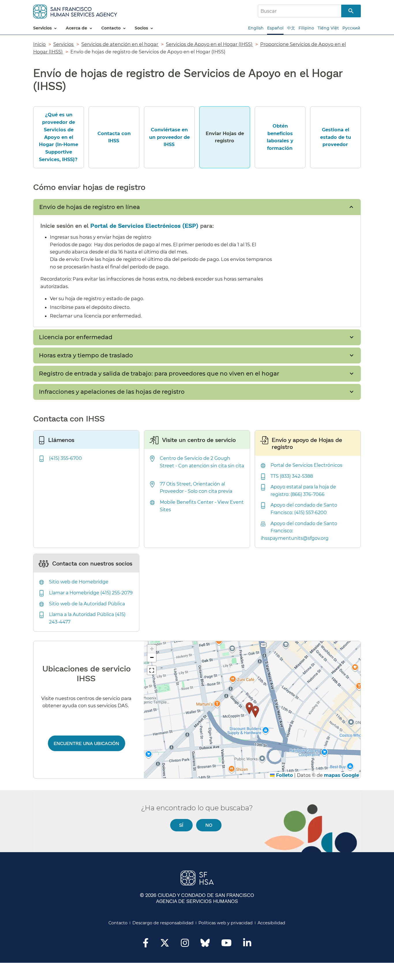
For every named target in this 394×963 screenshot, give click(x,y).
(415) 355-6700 (65, 458)
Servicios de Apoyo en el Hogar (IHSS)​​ (209, 44)
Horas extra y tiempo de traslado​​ (86, 355)
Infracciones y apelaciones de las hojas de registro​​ (112, 391)
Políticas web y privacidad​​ (225, 922)
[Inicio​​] (75, 10)
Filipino (306, 28)
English (256, 28)
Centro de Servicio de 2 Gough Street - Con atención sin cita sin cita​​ (197, 466)
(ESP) (190, 225)
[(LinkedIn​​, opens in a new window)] (247, 944)
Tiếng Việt (328, 28)
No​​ (209, 825)
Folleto (284, 775)
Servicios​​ (63, 44)
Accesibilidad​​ (272, 922)
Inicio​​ (39, 44)
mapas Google (341, 775)
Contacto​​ (118, 922)
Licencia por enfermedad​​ (76, 337)
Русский (351, 28)
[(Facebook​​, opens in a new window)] (146, 944)
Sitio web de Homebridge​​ (79, 582)
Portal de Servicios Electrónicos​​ (307, 465)
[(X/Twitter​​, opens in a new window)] (164, 944)
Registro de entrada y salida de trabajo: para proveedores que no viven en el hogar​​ (159, 373)
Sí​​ (181, 825)
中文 (291, 28)
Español (275, 28)
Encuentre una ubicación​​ (86, 743)
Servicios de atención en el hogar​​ (120, 44)
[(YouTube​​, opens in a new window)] (226, 944)
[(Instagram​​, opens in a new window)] (185, 944)
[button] (249, 708)
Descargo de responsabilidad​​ (163, 922)
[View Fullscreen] (151, 670)
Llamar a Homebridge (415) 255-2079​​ (91, 593)
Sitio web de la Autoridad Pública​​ (87, 603)
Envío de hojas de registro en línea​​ (89, 207)
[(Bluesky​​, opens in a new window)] (205, 946)
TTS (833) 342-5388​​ (292, 476)
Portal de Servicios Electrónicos (136, 225)
